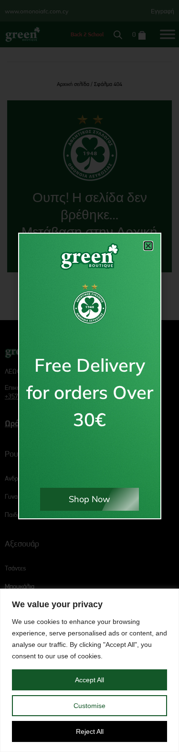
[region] (89, 670)
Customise (89, 705)
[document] (89, 376)
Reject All (90, 731)
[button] (148, 245)
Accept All (89, 680)
